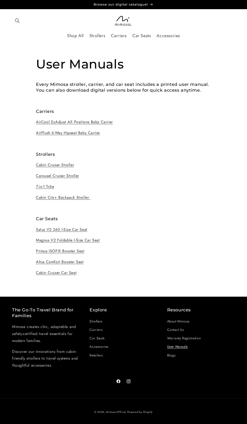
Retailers (96, 355)
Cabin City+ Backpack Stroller (63, 197)
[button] (17, 20)
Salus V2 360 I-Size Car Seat (61, 229)
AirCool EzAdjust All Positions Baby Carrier (74, 122)
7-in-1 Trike (45, 186)
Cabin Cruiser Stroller (55, 165)
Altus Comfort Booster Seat (60, 262)
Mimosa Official (116, 412)
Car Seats (96, 338)
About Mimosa (178, 321)
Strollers (95, 321)
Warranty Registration (184, 338)
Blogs (171, 355)
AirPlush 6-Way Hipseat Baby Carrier (68, 133)
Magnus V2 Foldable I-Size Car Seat (68, 240)
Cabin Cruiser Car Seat (56, 272)
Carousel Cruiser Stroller (57, 175)
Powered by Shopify (140, 412)
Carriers (96, 329)
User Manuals (177, 346)
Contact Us (175, 329)
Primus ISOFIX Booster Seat (60, 251)
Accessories (99, 346)
